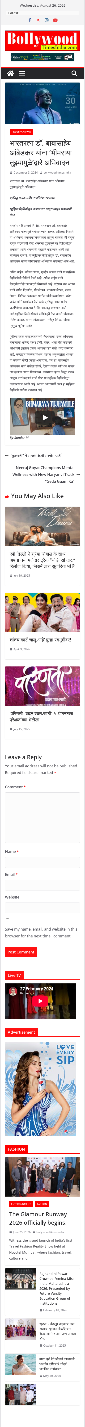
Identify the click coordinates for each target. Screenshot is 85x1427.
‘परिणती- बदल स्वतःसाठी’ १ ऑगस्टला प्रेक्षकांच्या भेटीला (41, 716)
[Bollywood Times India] (10, 73)
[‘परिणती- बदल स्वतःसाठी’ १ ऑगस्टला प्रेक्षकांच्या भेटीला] (42, 669)
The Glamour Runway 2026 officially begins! (38, 1218)
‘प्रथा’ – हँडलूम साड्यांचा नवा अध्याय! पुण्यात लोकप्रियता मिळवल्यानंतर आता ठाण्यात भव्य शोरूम (57, 1331)
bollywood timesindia (57, 173)
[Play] (44, 418)
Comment (15, 787)
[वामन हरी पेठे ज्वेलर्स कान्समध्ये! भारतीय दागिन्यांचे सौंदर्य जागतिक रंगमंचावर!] (20, 1367)
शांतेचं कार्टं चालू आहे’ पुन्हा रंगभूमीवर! (40, 640)
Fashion (42, 1204)
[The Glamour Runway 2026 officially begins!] (42, 1177)
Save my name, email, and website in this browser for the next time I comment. (41, 933)
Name (12, 851)
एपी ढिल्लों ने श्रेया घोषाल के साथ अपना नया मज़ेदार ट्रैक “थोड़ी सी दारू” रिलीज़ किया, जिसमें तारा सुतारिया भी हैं (42, 560)
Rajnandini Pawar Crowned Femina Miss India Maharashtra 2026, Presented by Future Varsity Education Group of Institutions (56, 1288)
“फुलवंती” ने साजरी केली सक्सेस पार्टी (36, 455)
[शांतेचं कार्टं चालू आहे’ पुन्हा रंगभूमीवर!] (42, 596)
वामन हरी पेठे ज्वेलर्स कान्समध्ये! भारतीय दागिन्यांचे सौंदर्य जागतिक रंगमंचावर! (57, 1364)
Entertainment (21, 1204)
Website (12, 897)
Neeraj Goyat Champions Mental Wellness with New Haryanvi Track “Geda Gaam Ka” (43, 474)
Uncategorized (21, 132)
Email (11, 874)
